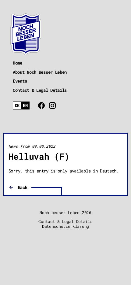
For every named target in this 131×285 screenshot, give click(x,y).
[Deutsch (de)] (17, 105)
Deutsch (108, 171)
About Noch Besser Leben (40, 72)
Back (22, 187)
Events (20, 81)
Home (17, 63)
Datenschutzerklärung (65, 226)
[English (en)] (25, 105)
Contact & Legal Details (40, 90)
